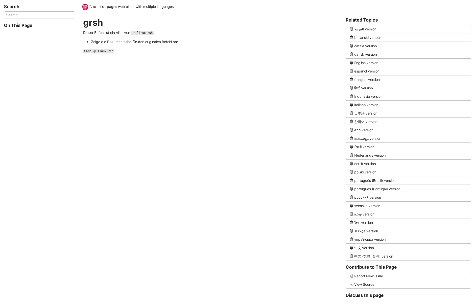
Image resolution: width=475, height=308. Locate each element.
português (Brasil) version (375, 180)
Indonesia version (368, 96)
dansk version (365, 54)
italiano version (366, 105)
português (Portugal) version (377, 189)
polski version (365, 172)
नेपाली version (364, 147)
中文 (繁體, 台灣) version (373, 256)
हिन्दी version (363, 88)
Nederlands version (370, 155)
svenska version (367, 206)
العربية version (365, 29)
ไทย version (363, 222)
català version (365, 46)
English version (366, 63)
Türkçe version (366, 231)
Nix (92, 6)
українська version (370, 239)
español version (367, 71)
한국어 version (365, 121)
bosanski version (367, 37)
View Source (364, 284)
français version (367, 79)
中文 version (364, 248)
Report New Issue (368, 276)
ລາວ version (363, 130)
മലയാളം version (367, 138)
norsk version (365, 164)
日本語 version (365, 113)
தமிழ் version (364, 214)
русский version (367, 197)
